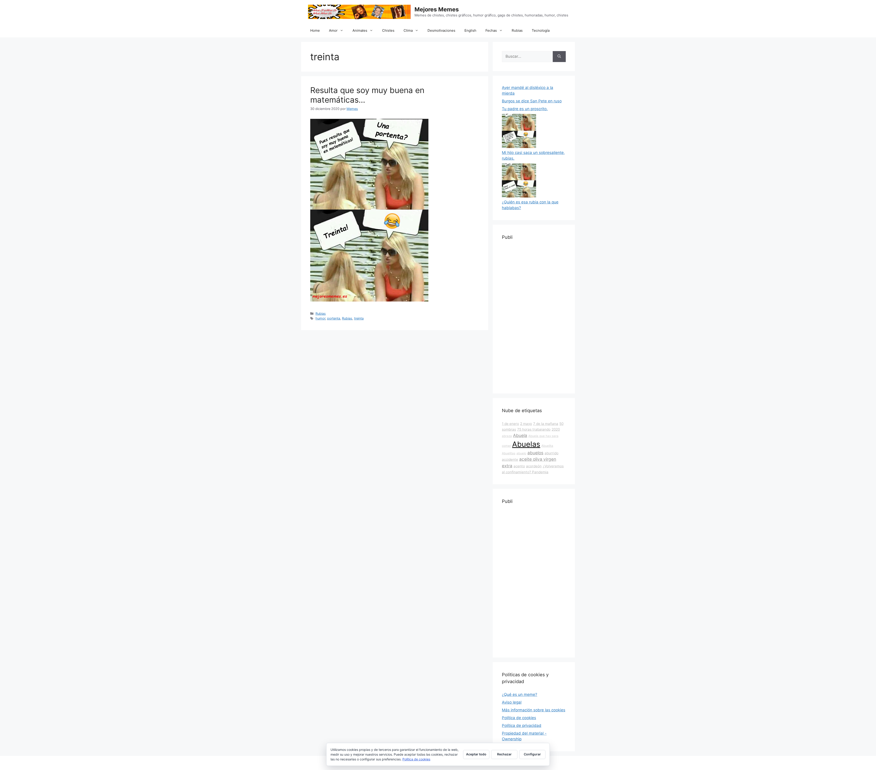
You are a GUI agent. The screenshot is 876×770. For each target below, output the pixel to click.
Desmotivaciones (441, 30)
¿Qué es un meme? (519, 694)
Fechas (491, 30)
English (470, 30)
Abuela (520, 435)
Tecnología (541, 30)
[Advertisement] (534, 315)
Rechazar (504, 754)
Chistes (388, 30)
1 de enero (510, 423)
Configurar (532, 754)
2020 (556, 429)
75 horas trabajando (533, 429)
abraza (507, 436)
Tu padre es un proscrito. (525, 109)
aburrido (551, 453)
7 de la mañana (545, 423)
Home (315, 30)
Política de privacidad (521, 725)
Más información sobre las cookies (533, 710)
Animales (359, 30)
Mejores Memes (437, 9)
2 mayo (526, 423)
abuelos (535, 452)
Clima (408, 30)
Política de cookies (519, 717)
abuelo (521, 453)
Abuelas (526, 444)
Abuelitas (508, 453)
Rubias (517, 30)
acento (519, 466)
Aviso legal (511, 702)
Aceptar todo (476, 754)
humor (320, 318)
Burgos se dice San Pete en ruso (532, 101)
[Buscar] (559, 56)
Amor (333, 30)
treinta (359, 318)
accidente (510, 459)
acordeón (534, 466)
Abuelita (547, 445)
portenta (333, 318)
